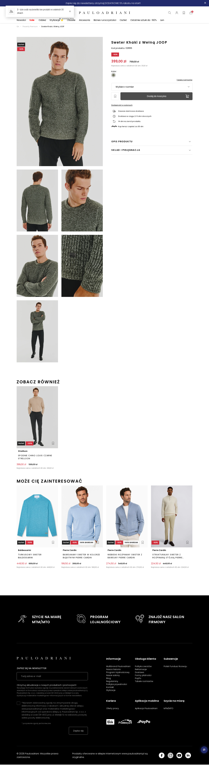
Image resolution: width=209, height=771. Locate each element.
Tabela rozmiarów (184, 80)
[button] (151, 150)
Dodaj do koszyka (156, 96)
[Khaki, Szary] (113, 75)
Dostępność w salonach (122, 105)
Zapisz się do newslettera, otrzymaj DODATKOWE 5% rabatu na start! (103, 3)
